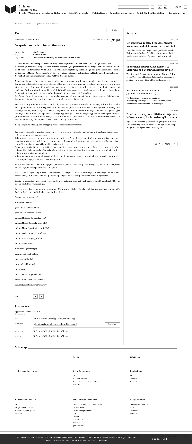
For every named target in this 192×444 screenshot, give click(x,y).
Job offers (19, 413)
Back (114, 30)
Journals (133, 379)
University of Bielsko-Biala (67, 57)
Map (132, 407)
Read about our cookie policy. (95, 440)
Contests (76, 385)
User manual (78, 422)
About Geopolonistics (139, 404)
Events (22, 13)
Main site (18, 24)
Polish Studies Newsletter (150, 13)
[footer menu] (17, 357)
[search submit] (152, 7)
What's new (34, 13)
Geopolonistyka (176, 13)
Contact (76, 416)
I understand (159, 439)
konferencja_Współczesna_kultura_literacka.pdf (56, 324)
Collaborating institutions (83, 410)
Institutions (134, 410)
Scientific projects (78, 13)
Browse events (162, 143)
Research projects (80, 379)
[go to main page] (21, 10)
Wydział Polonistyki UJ (43, 57)
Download (112, 324)
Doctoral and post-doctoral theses (87, 382)
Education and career (121, 13)
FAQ (74, 413)
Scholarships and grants (25, 410)
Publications (99, 13)
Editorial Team (78, 407)
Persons (133, 413)
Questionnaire (78, 425)
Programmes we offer (24, 407)
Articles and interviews (54, 13)
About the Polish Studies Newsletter (87, 404)
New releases (135, 382)
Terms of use (78, 419)
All (74, 376)
